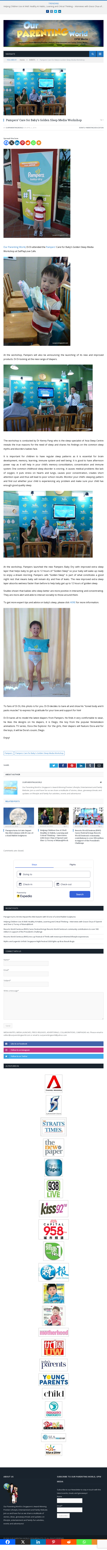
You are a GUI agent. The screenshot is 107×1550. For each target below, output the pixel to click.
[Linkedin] (17, 142)
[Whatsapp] (33, 142)
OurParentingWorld (14, 128)
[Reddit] (27, 142)
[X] (11, 142)
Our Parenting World (14, 247)
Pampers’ (51, 247)
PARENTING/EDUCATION (95, 128)
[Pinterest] (22, 142)
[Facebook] (6, 142)
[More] (38, 142)
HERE (73, 602)
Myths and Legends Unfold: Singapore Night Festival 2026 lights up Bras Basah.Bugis (39, 941)
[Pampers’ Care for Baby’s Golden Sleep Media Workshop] (53, 92)
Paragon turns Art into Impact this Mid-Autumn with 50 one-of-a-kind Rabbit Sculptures (19, 833)
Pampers (8, 753)
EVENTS (82, 128)
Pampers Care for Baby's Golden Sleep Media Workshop (39, 753)
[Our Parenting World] (53, 32)
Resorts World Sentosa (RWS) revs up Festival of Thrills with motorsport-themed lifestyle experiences (46, 936)
